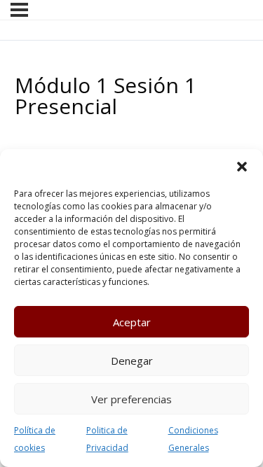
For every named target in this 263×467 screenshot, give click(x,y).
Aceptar (132, 322)
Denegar (132, 361)
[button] (242, 167)
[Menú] (19, 10)
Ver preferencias (131, 399)
